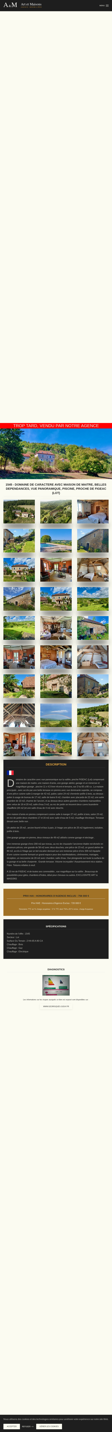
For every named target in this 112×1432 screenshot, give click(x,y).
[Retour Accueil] (28, 5)
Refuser (26, 1427)
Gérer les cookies (49, 1426)
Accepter (12, 1426)
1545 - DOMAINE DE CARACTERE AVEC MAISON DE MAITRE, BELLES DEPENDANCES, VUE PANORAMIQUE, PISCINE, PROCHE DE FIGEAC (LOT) (56, 489)
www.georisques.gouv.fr (56, 1006)
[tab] (10, 773)
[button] (104, 5)
